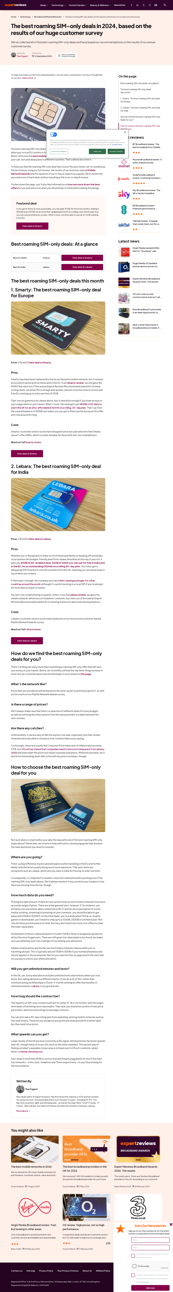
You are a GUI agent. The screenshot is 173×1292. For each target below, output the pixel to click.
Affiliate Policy (103, 1270)
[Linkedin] (137, 5)
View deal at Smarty (32, 226)
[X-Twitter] (144, 5)
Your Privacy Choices (68, 1270)
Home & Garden (77, 5)
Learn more (27, 78)
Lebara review (33, 629)
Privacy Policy (46, 1270)
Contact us (16, 1270)
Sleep (43, 5)
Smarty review (33, 442)
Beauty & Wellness (99, 5)
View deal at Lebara (82, 267)
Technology (57, 5)
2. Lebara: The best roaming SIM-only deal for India (140, 109)
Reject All (97, 151)
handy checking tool (32, 1051)
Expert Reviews (13, 5)
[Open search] (165, 5)
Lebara (35, 986)
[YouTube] (156, 5)
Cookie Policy (117, 144)
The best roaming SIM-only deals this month (135, 91)
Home (13, 17)
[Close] (125, 132)
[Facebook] (131, 5)
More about (22, 1111)
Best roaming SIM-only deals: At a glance (139, 83)
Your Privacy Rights (59, 151)
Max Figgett (22, 56)
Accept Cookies (116, 151)
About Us (87, 1270)
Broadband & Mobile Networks (47, 17)
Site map (30, 1270)
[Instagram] (150, 5)
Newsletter (119, 5)
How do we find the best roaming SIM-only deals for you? (140, 118)
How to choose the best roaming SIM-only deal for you (140, 127)
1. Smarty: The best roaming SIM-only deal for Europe (140, 100)
